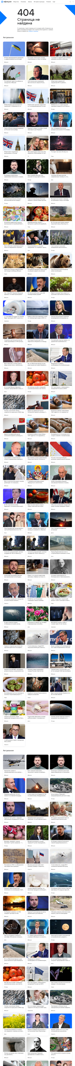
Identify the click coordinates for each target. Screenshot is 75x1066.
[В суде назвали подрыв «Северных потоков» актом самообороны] (14, 617)
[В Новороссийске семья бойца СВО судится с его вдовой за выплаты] (61, 406)
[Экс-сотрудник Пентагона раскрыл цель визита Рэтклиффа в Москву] (61, 123)
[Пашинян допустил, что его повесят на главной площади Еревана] (14, 907)
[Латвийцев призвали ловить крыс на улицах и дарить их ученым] (37, 264)
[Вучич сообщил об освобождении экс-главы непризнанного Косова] (61, 641)
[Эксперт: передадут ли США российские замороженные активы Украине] (37, 735)
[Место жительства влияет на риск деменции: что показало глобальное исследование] (14, 476)
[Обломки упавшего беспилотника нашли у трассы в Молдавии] (61, 1025)
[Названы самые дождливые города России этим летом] (37, 664)
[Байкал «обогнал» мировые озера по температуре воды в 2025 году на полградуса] (37, 311)
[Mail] (2, 2)
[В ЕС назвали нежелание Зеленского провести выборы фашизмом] (37, 883)
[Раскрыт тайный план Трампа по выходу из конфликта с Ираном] (37, 523)
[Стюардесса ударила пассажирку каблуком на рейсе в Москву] (61, 53)
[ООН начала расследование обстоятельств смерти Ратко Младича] (37, 76)
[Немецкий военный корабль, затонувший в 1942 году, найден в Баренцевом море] (14, 782)
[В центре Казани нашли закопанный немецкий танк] (37, 759)
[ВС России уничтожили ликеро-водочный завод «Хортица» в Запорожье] (61, 217)
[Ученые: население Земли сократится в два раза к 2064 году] (14, 406)
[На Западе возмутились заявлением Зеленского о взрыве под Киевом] (14, 170)
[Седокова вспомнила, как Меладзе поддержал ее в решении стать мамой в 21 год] (61, 829)
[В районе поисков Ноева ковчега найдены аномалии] (37, 688)
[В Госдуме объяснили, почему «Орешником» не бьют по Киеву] (37, 53)
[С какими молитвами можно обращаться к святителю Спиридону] (37, 476)
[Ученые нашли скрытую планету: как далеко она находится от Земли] (61, 712)
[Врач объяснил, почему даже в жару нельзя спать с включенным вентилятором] (14, 359)
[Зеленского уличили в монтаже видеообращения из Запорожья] (61, 883)
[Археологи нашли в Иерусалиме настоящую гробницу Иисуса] (14, 264)
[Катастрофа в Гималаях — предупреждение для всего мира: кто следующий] (61, 907)
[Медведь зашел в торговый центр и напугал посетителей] (61, 806)
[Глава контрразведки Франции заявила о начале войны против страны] (37, 194)
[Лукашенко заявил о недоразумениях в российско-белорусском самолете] (14, 883)
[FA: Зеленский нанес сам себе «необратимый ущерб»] (37, 288)
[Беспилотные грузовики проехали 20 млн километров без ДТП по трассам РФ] (37, 806)
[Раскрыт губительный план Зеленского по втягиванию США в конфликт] (14, 1001)
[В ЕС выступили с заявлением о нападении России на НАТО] (61, 382)
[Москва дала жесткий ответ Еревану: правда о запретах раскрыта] (37, 977)
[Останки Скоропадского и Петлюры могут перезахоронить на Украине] (61, 570)
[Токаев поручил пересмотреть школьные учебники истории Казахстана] (37, 829)
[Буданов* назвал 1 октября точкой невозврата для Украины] (37, 123)
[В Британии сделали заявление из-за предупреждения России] (37, 100)
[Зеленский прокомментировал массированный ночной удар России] (14, 570)
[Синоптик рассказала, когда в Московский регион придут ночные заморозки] (14, 194)
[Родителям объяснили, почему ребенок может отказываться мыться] (37, 712)
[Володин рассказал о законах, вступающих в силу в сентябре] (61, 194)
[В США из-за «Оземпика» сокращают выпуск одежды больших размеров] (37, 594)
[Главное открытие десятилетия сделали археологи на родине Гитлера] (14, 641)
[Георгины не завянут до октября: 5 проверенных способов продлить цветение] (37, 617)
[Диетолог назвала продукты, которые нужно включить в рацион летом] (61, 782)
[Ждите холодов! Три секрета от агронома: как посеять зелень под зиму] (61, 288)
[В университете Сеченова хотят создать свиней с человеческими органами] (61, 429)
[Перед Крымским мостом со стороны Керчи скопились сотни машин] (61, 547)
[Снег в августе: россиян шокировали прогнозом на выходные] (61, 241)
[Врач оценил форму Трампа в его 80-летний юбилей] (61, 688)
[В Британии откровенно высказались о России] (14, 147)
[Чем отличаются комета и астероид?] (61, 523)
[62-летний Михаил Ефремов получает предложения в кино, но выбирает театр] (14, 382)
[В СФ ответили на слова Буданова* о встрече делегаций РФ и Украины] (14, 500)
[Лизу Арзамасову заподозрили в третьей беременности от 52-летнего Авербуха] (14, 523)
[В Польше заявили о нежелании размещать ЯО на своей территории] (61, 759)
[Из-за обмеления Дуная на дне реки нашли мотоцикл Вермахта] (37, 359)
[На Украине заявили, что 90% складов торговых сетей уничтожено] (14, 1025)
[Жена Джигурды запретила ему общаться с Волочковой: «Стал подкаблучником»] (37, 147)
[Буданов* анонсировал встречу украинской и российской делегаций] (37, 1025)
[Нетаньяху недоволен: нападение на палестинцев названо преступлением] (14, 594)
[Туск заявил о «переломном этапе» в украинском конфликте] (14, 453)
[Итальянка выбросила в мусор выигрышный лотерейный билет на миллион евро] (14, 217)
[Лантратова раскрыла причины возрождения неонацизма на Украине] (61, 311)
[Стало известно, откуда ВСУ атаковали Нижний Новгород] (61, 977)
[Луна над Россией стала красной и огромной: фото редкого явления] (61, 1048)
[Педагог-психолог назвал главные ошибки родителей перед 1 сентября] (14, 829)
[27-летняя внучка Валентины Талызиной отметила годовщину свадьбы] (37, 782)
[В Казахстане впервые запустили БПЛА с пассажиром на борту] (37, 853)
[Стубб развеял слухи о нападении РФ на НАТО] (14, 735)
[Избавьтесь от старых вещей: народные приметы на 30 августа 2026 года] (61, 100)
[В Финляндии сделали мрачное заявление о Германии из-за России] (14, 100)
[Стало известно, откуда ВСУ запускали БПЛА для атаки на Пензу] (37, 641)
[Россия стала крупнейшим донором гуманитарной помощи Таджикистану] (61, 453)
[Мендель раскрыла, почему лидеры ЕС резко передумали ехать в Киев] (37, 954)
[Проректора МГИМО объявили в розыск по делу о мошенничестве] (14, 664)
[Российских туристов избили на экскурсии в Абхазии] (14, 76)
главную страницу (33, 31)
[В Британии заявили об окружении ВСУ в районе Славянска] (61, 76)
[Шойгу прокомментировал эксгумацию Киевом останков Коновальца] (61, 476)
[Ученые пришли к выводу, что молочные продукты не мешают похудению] (37, 1001)
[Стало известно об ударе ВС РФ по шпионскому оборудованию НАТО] (37, 907)
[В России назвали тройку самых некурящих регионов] (14, 853)
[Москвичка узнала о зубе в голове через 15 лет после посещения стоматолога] (61, 617)
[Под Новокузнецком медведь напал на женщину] (61, 264)
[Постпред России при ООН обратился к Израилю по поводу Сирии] (37, 335)
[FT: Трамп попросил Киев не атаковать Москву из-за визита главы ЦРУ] (37, 1048)
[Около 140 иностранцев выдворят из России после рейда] (14, 123)
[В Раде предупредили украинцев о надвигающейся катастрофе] (14, 53)
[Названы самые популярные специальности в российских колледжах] (14, 759)
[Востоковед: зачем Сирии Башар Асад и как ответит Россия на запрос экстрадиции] (37, 453)
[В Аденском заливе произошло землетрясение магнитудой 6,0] (14, 806)
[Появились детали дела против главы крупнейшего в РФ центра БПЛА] (14, 335)
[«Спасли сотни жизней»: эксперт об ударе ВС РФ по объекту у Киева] (14, 547)
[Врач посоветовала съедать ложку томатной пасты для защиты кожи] (37, 500)
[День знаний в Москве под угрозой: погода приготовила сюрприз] (37, 170)
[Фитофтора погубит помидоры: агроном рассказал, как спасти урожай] (37, 382)
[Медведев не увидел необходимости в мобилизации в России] (61, 359)
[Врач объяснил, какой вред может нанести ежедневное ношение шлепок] (14, 241)
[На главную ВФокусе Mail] (7, 2)
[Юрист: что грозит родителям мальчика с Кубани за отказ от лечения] (37, 570)
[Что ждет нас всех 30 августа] (61, 147)
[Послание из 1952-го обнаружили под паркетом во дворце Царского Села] (14, 977)
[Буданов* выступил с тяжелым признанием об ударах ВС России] (14, 930)
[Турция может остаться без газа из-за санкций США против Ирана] (61, 664)
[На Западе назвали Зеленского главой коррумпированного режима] (61, 954)
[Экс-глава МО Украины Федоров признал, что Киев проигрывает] (14, 288)
